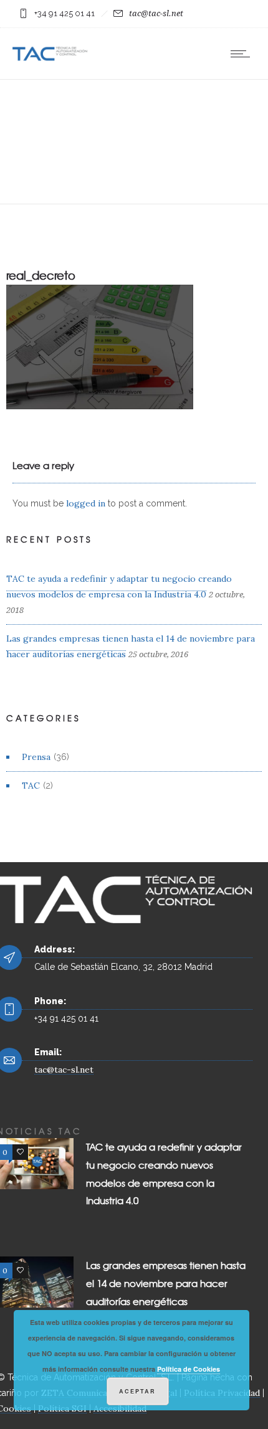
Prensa (36, 756)
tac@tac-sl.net (156, 13)
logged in (85, 503)
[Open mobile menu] (243, 53)
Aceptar (137, 1391)
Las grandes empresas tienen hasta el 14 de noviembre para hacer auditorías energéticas (166, 1283)
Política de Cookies (188, 1369)
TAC (31, 785)
